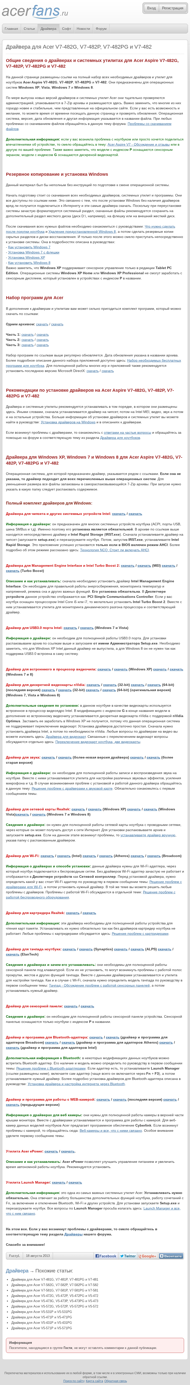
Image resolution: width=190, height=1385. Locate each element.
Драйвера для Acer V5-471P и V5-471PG (41, 1317)
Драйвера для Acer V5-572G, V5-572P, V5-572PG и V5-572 (54, 1306)
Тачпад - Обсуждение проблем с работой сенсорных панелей (99, 985)
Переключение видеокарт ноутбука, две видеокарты (97, 742)
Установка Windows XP (26, 257)
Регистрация (172, 8)
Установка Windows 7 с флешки (33, 252)
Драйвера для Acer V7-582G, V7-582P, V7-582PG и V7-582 (54, 1285)
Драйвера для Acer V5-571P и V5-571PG (41, 1328)
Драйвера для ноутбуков (120, 438)
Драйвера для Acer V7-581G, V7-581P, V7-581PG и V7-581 (54, 1290)
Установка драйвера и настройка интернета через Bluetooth (76, 1084)
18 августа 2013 (38, 1256)
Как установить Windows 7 (29, 247)
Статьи (29, 29)
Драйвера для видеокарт (66, 737)
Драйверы (73, 1234)
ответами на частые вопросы (127, 432)
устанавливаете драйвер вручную (147, 835)
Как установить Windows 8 (29, 263)
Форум (101, 29)
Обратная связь (115, 1381)
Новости (83, 29)
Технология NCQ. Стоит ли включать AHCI (114, 550)
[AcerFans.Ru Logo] (35, 12)
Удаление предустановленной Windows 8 (82, 232)
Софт (66, 29)
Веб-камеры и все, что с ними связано (111, 1130)
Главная (11, 29)
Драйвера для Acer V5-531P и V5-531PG (41, 1312)
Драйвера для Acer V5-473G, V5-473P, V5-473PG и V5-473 (54, 1301)
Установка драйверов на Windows (68, 422)
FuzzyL (14, 1256)
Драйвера (48, 29)
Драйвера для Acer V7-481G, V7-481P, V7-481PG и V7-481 (54, 1279)
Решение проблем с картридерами (140, 934)
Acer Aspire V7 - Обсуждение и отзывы (139, 144)
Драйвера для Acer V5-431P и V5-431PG (41, 1323)
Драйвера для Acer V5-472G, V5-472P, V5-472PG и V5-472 (54, 1296)
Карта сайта (94, 1381)
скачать (42, 324)
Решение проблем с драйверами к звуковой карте (72, 788)
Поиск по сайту (74, 1381)
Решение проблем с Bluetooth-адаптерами (51, 1068)
